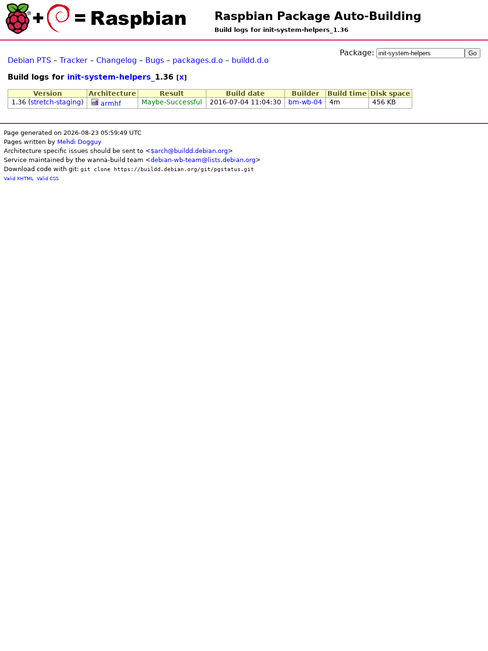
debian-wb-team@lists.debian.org (203, 159)
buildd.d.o (250, 60)
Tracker (74, 60)
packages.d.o (198, 60)
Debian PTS (29, 60)
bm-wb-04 (305, 102)
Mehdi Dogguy (79, 141)
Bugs (154, 60)
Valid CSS (48, 178)
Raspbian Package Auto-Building (317, 16)
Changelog (116, 60)
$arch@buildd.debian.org (189, 150)
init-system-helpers (109, 76)
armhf (111, 103)
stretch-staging (55, 102)
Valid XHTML (19, 178)
